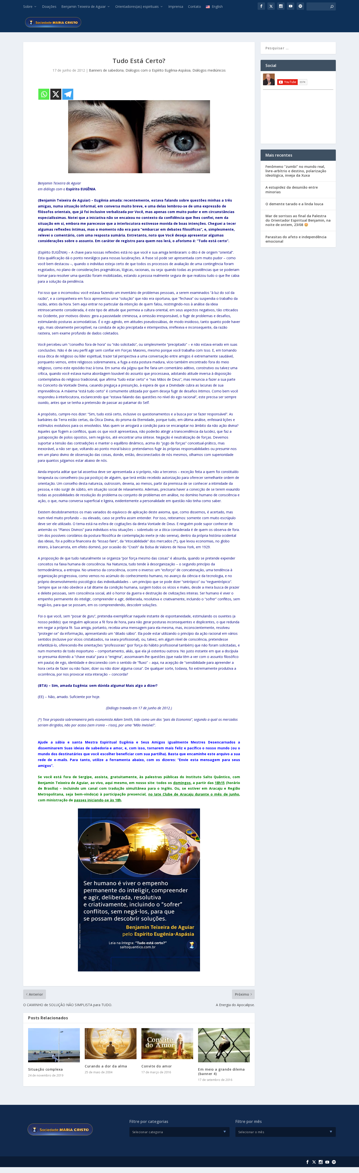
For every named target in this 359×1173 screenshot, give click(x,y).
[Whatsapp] (43, 94)
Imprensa (175, 6)
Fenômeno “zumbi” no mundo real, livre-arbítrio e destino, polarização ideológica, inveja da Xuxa (295, 171)
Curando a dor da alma (106, 1066)
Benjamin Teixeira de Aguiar (83, 6)
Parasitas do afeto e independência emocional (296, 239)
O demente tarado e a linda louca (294, 204)
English (217, 6)
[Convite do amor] (167, 1043)
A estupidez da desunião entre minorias (291, 189)
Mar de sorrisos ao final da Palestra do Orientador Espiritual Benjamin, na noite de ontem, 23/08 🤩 (298, 220)
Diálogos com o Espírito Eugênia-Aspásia (158, 70)
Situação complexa (45, 1069)
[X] (55, 94)
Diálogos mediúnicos (209, 70)
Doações (49, 6)
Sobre (27, 6)
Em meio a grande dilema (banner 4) (221, 1071)
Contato (194, 6)
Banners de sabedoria (106, 70)
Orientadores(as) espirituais (137, 6)
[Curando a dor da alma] (111, 1043)
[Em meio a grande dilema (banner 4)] (224, 1045)
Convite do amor (156, 1066)
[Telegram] (67, 94)
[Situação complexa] (54, 1045)
